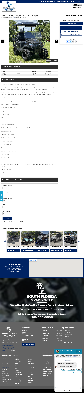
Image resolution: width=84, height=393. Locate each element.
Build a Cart (68, 332)
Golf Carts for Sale (69, 342)
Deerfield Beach (6, 347)
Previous (4, 241)
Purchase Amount (7, 185)
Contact (67, 336)
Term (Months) (6, 211)
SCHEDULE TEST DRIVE (75, 34)
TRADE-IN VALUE (76, 37)
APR (4, 204)
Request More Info (71, 28)
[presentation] (2, 41)
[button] (72, 342)
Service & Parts (68, 334)
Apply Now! (72, 23)
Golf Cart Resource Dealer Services (15, 391)
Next (78, 241)
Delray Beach (5, 367)
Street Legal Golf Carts (70, 340)
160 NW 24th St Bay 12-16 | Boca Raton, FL (70, 1)
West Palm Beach (9, 348)
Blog (66, 338)
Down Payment (7, 192)
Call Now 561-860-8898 (71, 31)
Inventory (67, 330)
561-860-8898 (48, 1)
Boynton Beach (9, 345)
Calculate (7, 218)
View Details (13, 250)
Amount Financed (7, 198)
